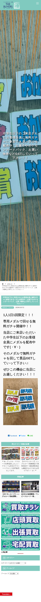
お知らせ (4, 307)
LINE (31, 436)
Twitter (23, 436)
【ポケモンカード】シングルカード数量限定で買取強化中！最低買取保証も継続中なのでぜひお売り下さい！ (30, 466)
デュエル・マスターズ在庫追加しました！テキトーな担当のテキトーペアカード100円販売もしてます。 (11, 466)
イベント (11, 307)
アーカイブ (5, 573)
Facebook (13, 436)
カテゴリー (5, 563)
